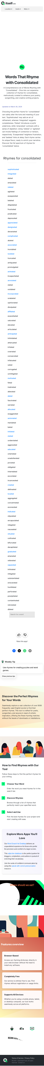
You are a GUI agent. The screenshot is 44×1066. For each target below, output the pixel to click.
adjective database (15, 853)
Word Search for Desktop (16, 844)
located (11, 494)
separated (12, 565)
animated (11, 271)
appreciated (12, 223)
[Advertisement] (22, 34)
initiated (11, 432)
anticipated (12, 334)
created (11, 485)
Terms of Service (17, 1058)
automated (12, 418)
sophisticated (13, 169)
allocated (11, 409)
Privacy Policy (29, 1058)
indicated (11, 512)
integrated (12, 174)
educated (11, 449)
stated (10, 436)
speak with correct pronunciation (24, 866)
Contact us (21, 1062)
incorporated (13, 294)
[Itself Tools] (22, 1034)
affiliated (11, 311)
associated (12, 245)
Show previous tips (8, 676)
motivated (12, 378)
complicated (13, 236)
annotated (12, 280)
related (10, 187)
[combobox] (22, 614)
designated (12, 227)
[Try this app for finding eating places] (22, 892)
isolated (11, 254)
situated (11, 534)
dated (10, 396)
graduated (12, 552)
